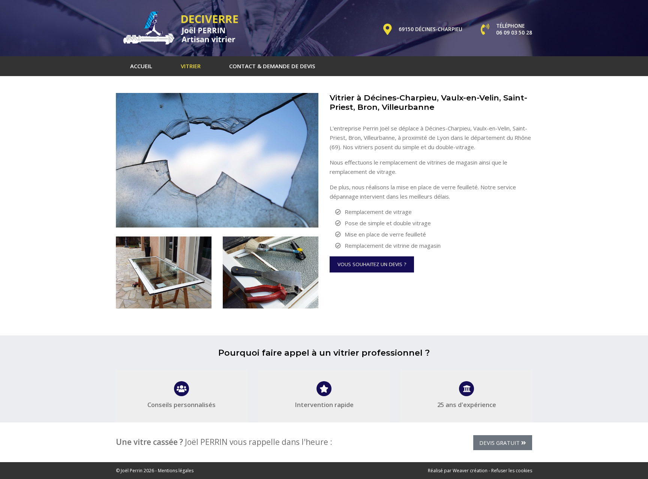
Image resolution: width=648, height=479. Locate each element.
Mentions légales (176, 470)
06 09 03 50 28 (514, 32)
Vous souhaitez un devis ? (372, 264)
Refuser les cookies (511, 470)
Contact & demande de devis (272, 66)
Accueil (141, 66)
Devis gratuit (500, 442)
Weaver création (470, 470)
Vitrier (191, 66)
